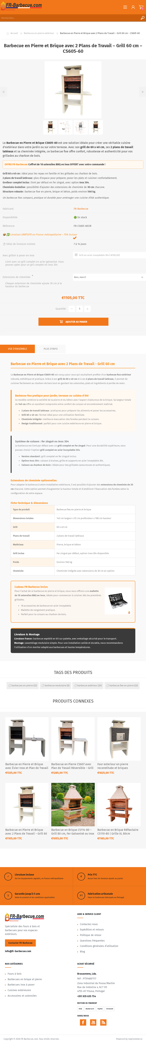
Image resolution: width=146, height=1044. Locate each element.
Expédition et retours (92, 929)
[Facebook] (83, 1022)
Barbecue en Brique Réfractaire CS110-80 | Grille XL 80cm (117, 831)
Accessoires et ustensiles (22, 995)
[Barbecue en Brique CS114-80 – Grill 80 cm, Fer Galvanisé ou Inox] (73, 804)
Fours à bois (15, 973)
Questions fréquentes (92, 940)
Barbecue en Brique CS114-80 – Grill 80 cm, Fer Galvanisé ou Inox (72, 831)
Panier (141, 7)
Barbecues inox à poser (21, 984)
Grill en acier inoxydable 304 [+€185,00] (99, 255)
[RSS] (103, 1022)
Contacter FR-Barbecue (20, 943)
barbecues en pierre (22, 685)
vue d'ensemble (17, 348)
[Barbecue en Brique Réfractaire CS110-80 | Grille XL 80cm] (119, 804)
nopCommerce (135, 1039)
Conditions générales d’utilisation (99, 946)
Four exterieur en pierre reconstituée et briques (112, 766)
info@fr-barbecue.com (18, 951)
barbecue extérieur (87, 685)
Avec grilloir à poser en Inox (18, 255)
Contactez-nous (89, 924)
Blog (82, 951)
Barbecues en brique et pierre (25, 979)
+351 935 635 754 (86, 996)
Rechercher (142, 17)
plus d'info (51, 348)
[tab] (17, 349)
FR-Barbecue (81, 208)
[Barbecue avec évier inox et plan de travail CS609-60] (27, 739)
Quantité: (61, 308)
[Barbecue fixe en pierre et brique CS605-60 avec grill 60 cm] (27, 804)
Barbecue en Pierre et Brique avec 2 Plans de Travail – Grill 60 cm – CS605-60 (26, 833)
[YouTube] (93, 1022)
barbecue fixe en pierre (122, 685)
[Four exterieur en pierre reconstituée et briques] (119, 739)
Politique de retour (90, 935)
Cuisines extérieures (19, 990)
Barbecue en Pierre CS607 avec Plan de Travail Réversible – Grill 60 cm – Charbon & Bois (72, 767)
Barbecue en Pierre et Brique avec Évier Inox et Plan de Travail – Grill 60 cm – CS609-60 (26, 767)
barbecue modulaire (55, 685)
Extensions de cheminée (17, 277)
